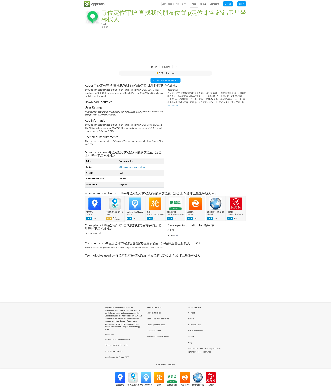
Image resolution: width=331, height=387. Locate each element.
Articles (191, 337)
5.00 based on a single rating (131, 167)
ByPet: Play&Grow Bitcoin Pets (117, 345)
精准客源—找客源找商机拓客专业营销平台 (215, 212)
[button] (206, 235)
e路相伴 (190, 212)
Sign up (228, 4)
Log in (241, 4)
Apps (194, 4)
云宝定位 (89, 212)
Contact (191, 313)
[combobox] (172, 4)
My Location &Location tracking (135, 212)
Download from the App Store (166, 80)
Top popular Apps (154, 331)
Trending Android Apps (156, 325)
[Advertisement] (162, 47)
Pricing (203, 4)
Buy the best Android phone (158, 337)
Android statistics (154, 313)
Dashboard (214, 4)
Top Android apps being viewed (117, 339)
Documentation (194, 325)
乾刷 (148, 212)
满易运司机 (171, 212)
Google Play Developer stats (158, 319)
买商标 (230, 212)
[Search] (185, 4)
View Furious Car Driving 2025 (117, 357)
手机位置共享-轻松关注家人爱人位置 (114, 212)
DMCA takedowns (195, 331)
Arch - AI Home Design (114, 351)
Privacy (191, 319)
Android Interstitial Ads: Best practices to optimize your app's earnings (204, 350)
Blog (190, 343)
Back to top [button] (324, 363)
